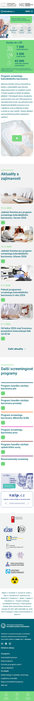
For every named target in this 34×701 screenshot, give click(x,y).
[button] (29, 11)
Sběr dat (4, 685)
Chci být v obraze (3, 222)
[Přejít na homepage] (7, 11)
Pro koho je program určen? (11, 664)
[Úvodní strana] (15, 626)
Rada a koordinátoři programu (12, 682)
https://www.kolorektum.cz (23, 612)
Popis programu (7, 661)
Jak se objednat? (7, 668)
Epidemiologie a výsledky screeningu (14, 675)
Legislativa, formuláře (9, 678)
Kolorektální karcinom (9, 657)
